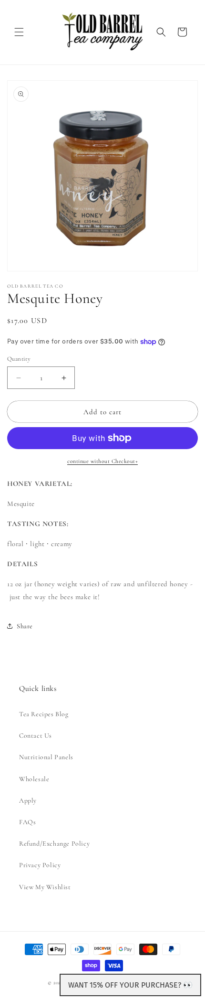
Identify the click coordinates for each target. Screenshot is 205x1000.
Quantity (19, 359)
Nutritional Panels (46, 757)
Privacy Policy (40, 865)
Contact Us (35, 735)
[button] (19, 32)
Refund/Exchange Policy (54, 843)
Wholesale (34, 779)
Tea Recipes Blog (44, 714)
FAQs (27, 822)
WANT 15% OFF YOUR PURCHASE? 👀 (130, 984)
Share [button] (25, 626)
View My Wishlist (45, 887)
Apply (28, 800)
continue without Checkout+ (102, 461)
